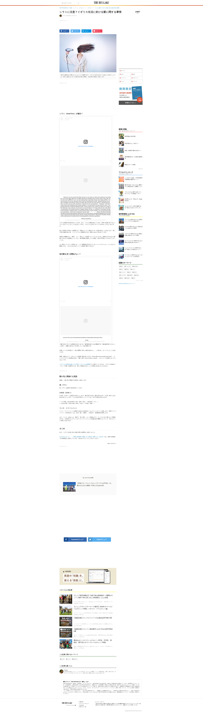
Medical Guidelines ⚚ (86, 218)
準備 (122, 278)
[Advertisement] (87, 516)
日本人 (135, 272)
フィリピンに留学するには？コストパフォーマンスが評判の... (134, 255)
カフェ (133, 269)
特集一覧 (141, 168)
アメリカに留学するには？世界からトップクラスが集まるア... (134, 220)
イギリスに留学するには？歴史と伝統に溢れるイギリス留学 (134, 234)
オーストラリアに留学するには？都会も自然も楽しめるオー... (134, 241)
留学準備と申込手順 (130, 136)
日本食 (137, 275)
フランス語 (123, 275)
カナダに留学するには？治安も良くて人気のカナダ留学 (134, 227)
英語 (122, 266)
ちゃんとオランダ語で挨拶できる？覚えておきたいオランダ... (133, 206)
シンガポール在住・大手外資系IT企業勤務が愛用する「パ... (133, 178)
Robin (66, 670)
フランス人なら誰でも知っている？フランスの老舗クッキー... (133, 192)
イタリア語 (128, 266)
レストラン (123, 272)
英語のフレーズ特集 (130, 164)
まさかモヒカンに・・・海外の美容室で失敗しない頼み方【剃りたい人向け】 (81, 436)
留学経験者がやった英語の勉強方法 (134, 157)
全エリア (123, 70)
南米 (134, 74)
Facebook (82, 705)
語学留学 (128, 278)
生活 (130, 272)
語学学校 (136, 266)
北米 (122, 74)
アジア (122, 81)
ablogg (73, 705)
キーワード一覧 (139, 280)
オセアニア (135, 77)
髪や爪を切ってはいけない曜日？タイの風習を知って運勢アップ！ (134, 185)
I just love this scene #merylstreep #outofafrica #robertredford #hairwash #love (82, 337)
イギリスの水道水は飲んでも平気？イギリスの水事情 (74, 364)
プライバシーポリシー (84, 703)
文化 (122, 269)
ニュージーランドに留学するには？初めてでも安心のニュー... (133, 248)
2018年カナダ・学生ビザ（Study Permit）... (133, 199)
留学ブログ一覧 (83, 706)
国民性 (127, 269)
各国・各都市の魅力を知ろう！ (133, 150)
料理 (134, 278)
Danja (86, 340)
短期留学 (130, 275)
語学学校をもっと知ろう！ (132, 143)
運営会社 (81, 701)
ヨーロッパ (123, 77)
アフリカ (135, 81)
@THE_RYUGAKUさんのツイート (127, 283)
